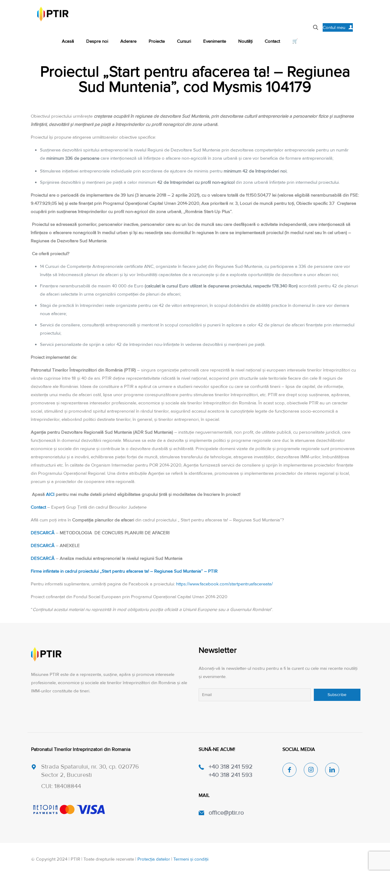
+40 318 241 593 (230, 775)
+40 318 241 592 (231, 766)
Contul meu (334, 27)
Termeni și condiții (190, 859)
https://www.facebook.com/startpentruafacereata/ (224, 584)
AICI (51, 494)
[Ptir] (53, 13)
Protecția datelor (153, 859)
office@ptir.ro (226, 812)
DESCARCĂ (43, 532)
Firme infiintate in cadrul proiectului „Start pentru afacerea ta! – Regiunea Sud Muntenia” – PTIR (124, 571)
